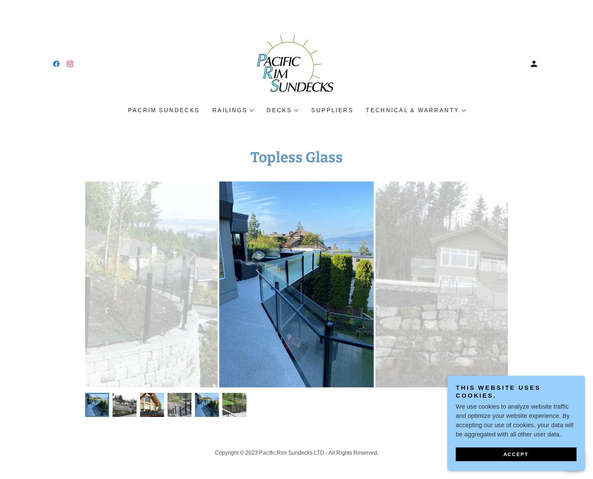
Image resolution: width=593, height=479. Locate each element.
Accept (516, 454)
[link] (56, 64)
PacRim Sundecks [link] (164, 110)
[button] (534, 64)
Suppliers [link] (332, 110)
